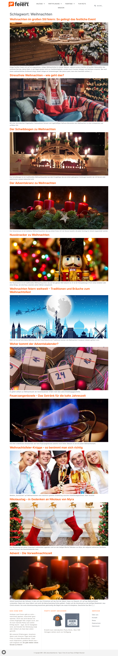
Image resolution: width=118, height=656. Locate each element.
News (94, 620)
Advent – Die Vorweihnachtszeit (31, 553)
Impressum (96, 626)
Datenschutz (96, 623)
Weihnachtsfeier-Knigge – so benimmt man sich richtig (46, 447)
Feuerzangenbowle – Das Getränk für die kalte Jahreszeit (48, 395)
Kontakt (94, 617)
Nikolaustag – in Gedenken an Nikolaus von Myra (42, 499)
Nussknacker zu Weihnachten (29, 234)
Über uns (95, 615)
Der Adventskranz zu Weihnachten (33, 183)
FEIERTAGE (69, 4)
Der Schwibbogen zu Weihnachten (33, 129)
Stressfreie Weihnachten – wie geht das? (37, 75)
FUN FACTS (82, 4)
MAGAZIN (61, 8)
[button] (4, 652)
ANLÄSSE (39, 4)
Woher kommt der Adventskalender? (34, 344)
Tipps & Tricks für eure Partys (66, 652)
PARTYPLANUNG (54, 4)
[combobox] (102, 5)
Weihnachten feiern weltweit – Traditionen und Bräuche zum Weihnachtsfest (50, 290)
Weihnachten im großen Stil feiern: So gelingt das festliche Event (53, 19)
